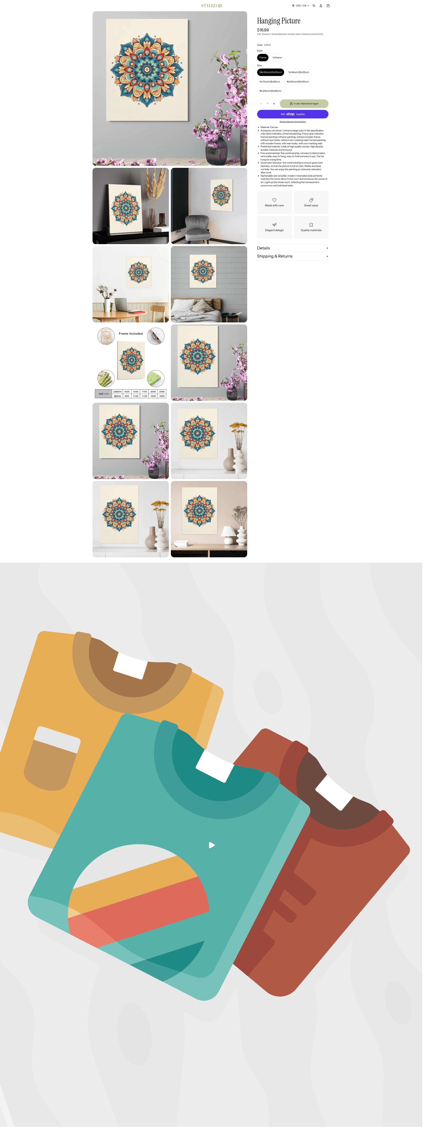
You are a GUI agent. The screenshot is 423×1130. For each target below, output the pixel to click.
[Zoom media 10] (131, 519)
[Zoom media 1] (170, 88)
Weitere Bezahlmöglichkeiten (293, 122)
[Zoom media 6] (131, 362)
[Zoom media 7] (209, 362)
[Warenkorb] (328, 5)
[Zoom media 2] (131, 206)
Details (263, 248)
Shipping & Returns (274, 256)
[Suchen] (314, 5)
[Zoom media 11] (209, 519)
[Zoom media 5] (209, 284)
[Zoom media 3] (209, 206)
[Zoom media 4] (131, 284)
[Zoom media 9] (209, 441)
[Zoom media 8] (131, 441)
